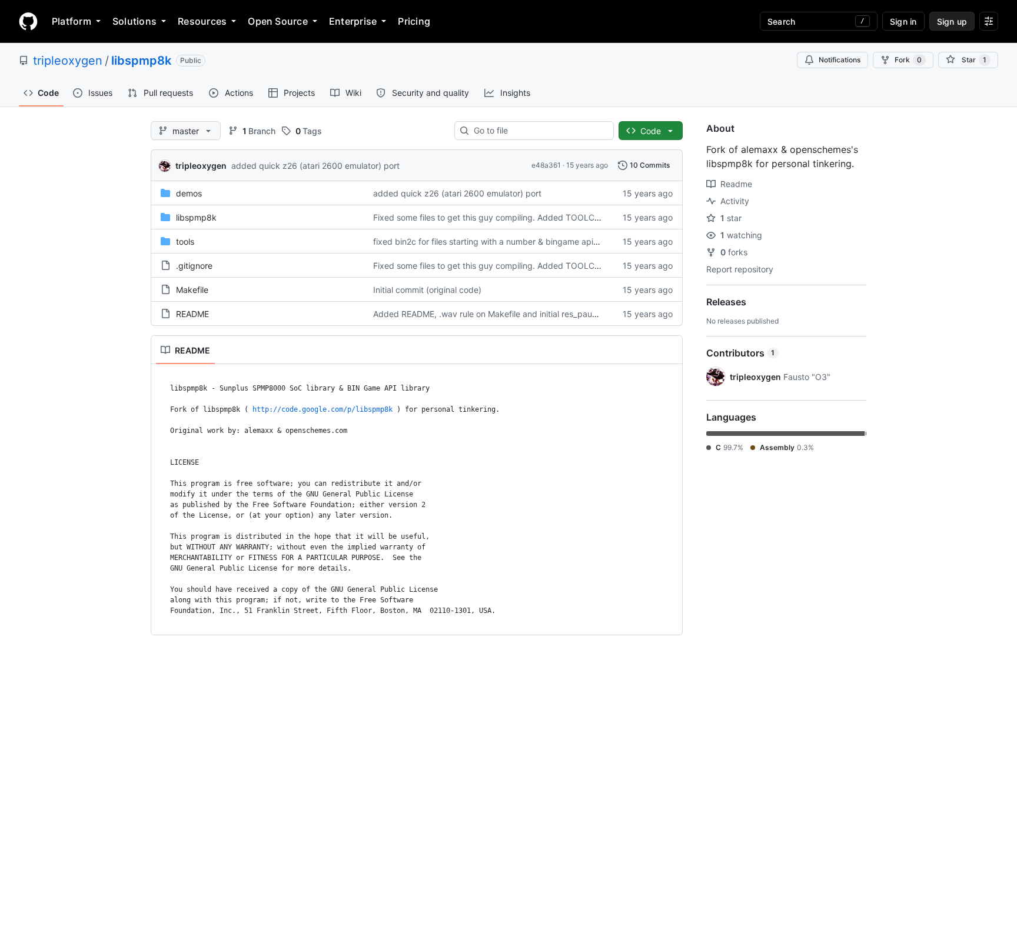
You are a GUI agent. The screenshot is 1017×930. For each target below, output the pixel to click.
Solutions (134, 21)
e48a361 (546, 165)
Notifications (839, 59)
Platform (71, 21)
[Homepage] (28, 21)
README (192, 314)
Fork (908, 59)
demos (189, 193)
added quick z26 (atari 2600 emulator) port (315, 166)
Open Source (278, 21)
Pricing (414, 21)
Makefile (192, 290)
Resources (202, 21)
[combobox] (539, 130)
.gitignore (194, 266)
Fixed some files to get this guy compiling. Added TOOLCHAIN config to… (515, 217)
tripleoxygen (67, 61)
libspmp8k (141, 61)
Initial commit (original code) (427, 290)
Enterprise (353, 21)
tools (185, 241)
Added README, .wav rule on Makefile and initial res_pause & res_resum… (515, 314)
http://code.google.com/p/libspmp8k (322, 409)
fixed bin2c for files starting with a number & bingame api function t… (506, 241)
